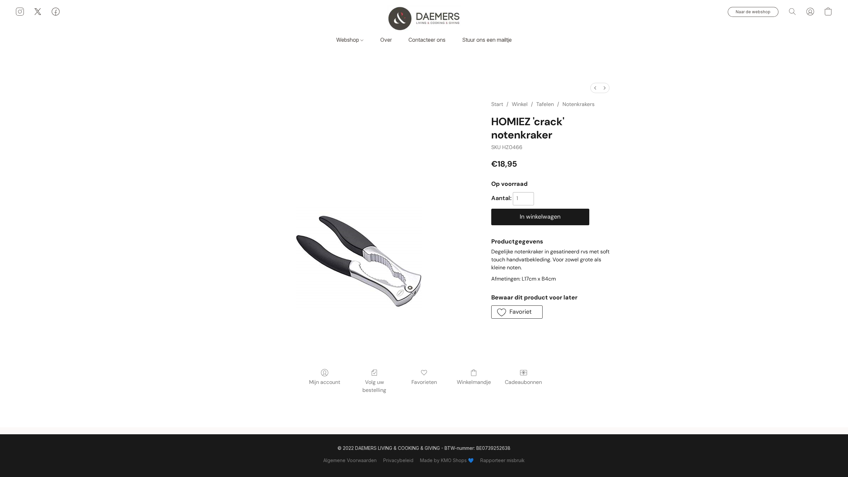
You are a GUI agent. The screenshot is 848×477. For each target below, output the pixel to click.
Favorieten (424, 382)
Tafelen (545, 104)
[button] (424, 18)
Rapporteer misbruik (502, 460)
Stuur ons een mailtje (487, 39)
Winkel (520, 104)
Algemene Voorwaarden (350, 460)
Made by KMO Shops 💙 (447, 460)
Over (386, 39)
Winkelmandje (474, 382)
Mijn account (324, 382)
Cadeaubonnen (523, 382)
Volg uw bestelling (374, 386)
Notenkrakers (578, 104)
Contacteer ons (427, 39)
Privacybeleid (398, 460)
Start (497, 104)
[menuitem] (595, 88)
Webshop (348, 39)
